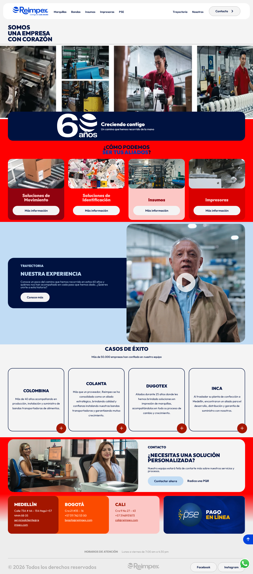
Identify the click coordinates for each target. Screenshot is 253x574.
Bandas (75, 12)
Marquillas (60, 12)
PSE (121, 12)
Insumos (90, 12)
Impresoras (107, 12)
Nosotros (197, 12)
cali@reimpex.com (126, 520)
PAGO (218, 514)
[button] (186, 283)
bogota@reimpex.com (78, 520)
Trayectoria (180, 12)
